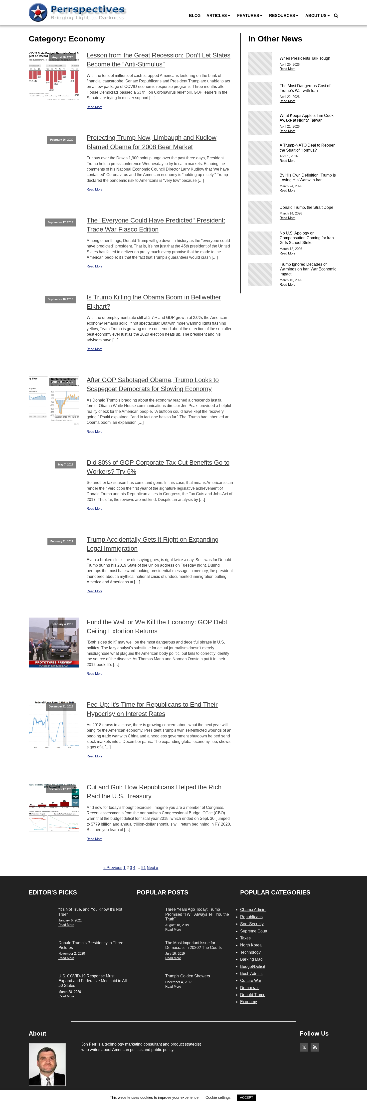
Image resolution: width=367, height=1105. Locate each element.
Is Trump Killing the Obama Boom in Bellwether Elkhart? (154, 301)
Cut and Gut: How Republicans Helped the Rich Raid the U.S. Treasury (154, 791)
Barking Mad (251, 959)
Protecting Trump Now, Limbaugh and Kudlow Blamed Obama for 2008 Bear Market (151, 142)
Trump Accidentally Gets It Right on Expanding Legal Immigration (152, 544)
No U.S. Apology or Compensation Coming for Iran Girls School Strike (307, 238)
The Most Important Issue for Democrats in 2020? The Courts (193, 945)
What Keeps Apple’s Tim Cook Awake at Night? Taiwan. (307, 117)
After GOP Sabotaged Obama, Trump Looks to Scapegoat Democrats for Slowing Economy (153, 384)
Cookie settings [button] (218, 1097)
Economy (248, 1002)
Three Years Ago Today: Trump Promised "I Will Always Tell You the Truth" (197, 914)
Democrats (249, 988)
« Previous (112, 868)
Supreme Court (253, 931)
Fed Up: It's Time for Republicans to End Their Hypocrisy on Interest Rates (152, 709)
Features (248, 15)
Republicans (251, 917)
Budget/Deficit (252, 966)
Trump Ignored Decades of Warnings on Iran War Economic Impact (308, 269)
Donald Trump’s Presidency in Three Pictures (90, 945)
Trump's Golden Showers (187, 976)
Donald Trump (252, 995)
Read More (94, 107)
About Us (316, 15)
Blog (194, 15)
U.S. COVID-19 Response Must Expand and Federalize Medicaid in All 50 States (92, 981)
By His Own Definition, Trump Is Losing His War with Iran (308, 177)
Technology (250, 952)
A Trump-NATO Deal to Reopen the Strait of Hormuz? (308, 147)
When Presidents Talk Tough (305, 58)
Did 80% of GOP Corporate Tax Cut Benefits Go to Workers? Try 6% (158, 467)
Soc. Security (252, 924)
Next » (152, 868)
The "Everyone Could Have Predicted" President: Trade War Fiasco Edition (156, 225)
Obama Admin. (253, 909)
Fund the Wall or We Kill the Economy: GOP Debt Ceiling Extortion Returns (157, 626)
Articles (216, 15)
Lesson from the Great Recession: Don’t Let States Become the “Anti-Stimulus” (158, 59)
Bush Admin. (251, 973)
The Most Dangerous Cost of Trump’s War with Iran (305, 88)
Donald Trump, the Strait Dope (306, 207)
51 (143, 868)
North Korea (251, 945)
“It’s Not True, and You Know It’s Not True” (90, 911)
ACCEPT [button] (246, 1098)
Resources (282, 15)
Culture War (250, 980)
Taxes (245, 938)
